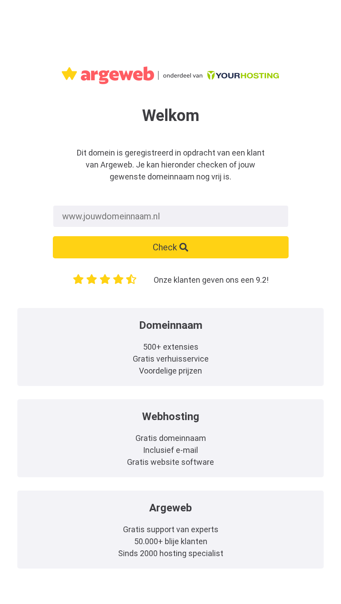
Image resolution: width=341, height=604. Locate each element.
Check (166, 247)
